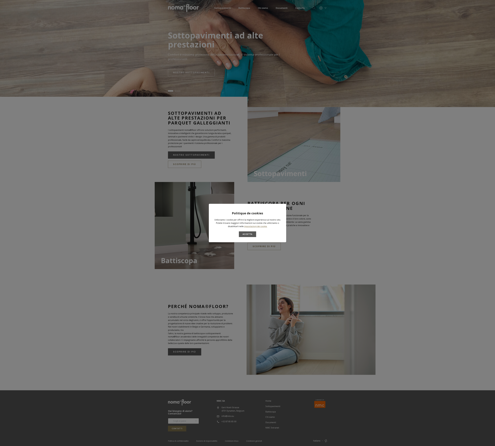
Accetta (247, 234)
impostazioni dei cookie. (255, 226)
